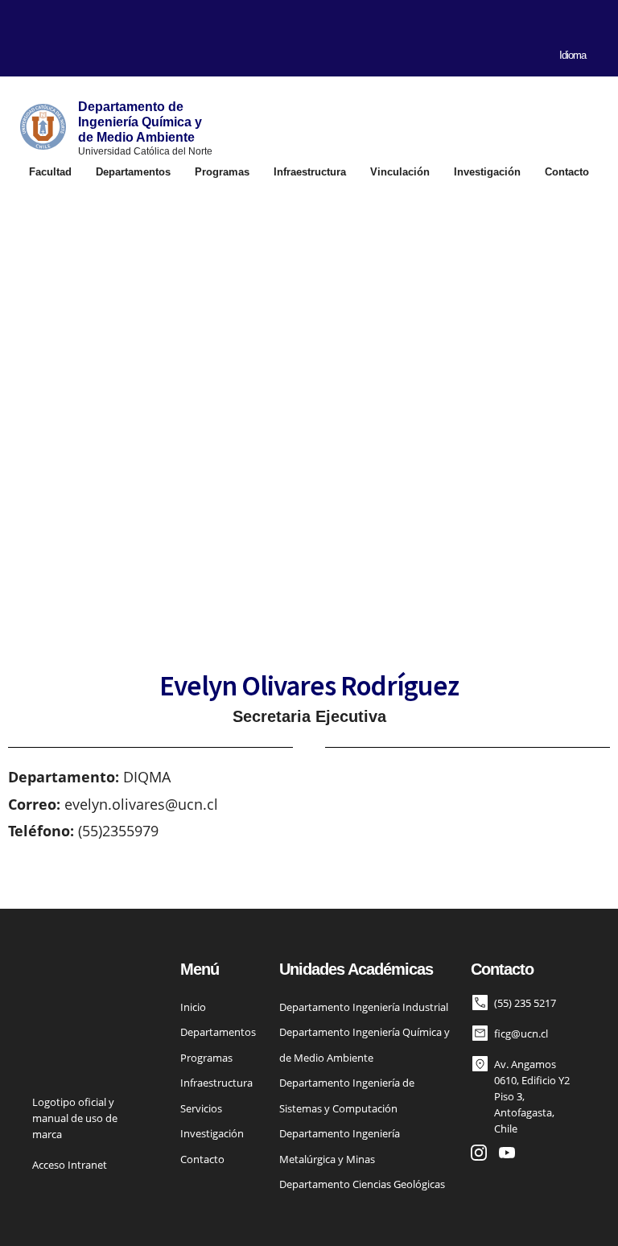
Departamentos (133, 172)
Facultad (50, 172)
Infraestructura (310, 172)
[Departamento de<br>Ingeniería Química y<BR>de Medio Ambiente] (43, 127)
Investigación (487, 172)
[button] (19, 47)
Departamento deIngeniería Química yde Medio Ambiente (140, 122)
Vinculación (400, 172)
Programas (222, 172)
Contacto (567, 172)
